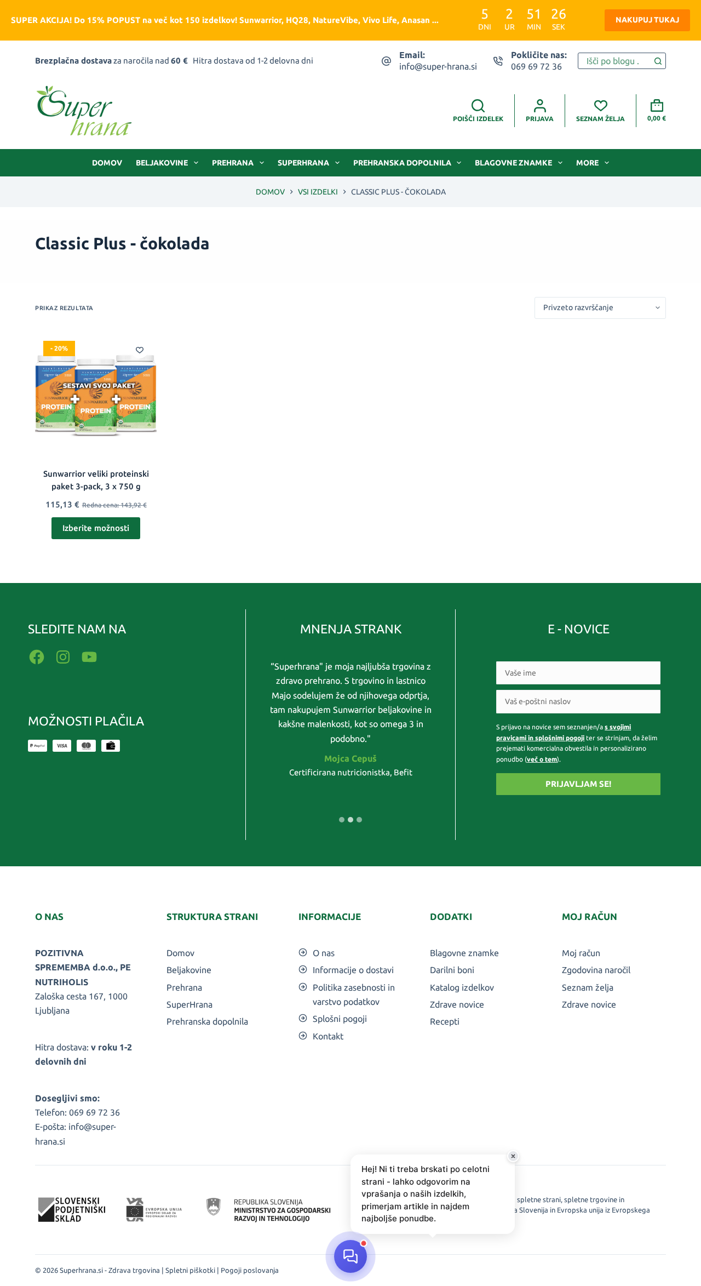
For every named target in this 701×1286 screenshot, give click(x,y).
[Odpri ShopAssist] (350, 1256)
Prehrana (233, 162)
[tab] (341, 819)
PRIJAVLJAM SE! (578, 783)
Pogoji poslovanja (250, 1270)
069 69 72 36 (536, 66)
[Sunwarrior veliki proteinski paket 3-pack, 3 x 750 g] (96, 393)
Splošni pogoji (340, 1019)
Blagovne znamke (513, 162)
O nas (324, 953)
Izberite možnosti (95, 528)
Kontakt (328, 1036)
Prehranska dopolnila (402, 162)
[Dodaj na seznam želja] (139, 349)
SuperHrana (303, 162)
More (587, 162)
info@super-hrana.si (438, 66)
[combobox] (614, 61)
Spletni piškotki (190, 1270)
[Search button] (657, 60)
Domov (107, 162)
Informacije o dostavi (353, 970)
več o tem (542, 759)
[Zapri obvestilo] (513, 1156)
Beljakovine (162, 162)
